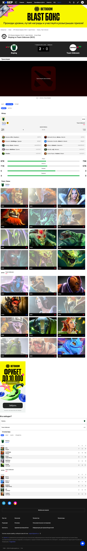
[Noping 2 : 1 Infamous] (9, 46)
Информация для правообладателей (43, 527)
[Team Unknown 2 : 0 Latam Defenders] (80, 46)
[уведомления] (74, 2)
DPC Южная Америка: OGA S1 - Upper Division (24, 29)
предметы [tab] (18, 435)
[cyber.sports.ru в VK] (10, 503)
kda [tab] (2, 435)
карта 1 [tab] (4, 108)
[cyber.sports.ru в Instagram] (16, 503)
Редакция (5, 523)
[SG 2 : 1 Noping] (6, 47)
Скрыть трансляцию (45, 98)
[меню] (16, 2)
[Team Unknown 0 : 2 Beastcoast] (77, 47)
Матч (2, 104)
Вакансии (17, 518)
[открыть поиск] (70, 2)
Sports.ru (6, 537)
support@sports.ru (34, 533)
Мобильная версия (43, 510)
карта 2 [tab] (10, 108)
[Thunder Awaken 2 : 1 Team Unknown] (78, 47)
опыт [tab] (6, 435)
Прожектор (36, 518)
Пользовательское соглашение (42, 523)
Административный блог (22, 527)
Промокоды (61, 518)
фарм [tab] (11, 435)
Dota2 (9, 29)
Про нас (4, 518)
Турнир (17, 104)
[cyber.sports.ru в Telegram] (4, 503)
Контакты (5, 527)
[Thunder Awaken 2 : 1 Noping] (8, 47)
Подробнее (12, 541)
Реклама (17, 523)
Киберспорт (3, 29)
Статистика (9, 104)
